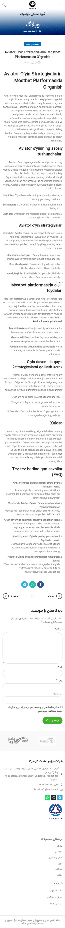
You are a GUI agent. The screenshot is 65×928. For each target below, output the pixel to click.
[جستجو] (4, 5)
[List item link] (32, 785)
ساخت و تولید (55, 890)
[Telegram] (59, 797)
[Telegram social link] (24, 584)
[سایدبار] (61, 282)
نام (60, 667)
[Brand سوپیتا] (48, 740)
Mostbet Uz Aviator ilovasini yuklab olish (47, 319)
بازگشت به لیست (32, 596)
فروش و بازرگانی (54, 897)
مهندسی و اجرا (55, 903)
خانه (40, 31)
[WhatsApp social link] (32, 584)
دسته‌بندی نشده (29, 31)
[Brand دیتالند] (18, 741)
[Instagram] (53, 797)
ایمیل (59, 680)
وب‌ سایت (57, 694)
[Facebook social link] (40, 584)
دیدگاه (58, 629)
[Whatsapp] (47, 797)
